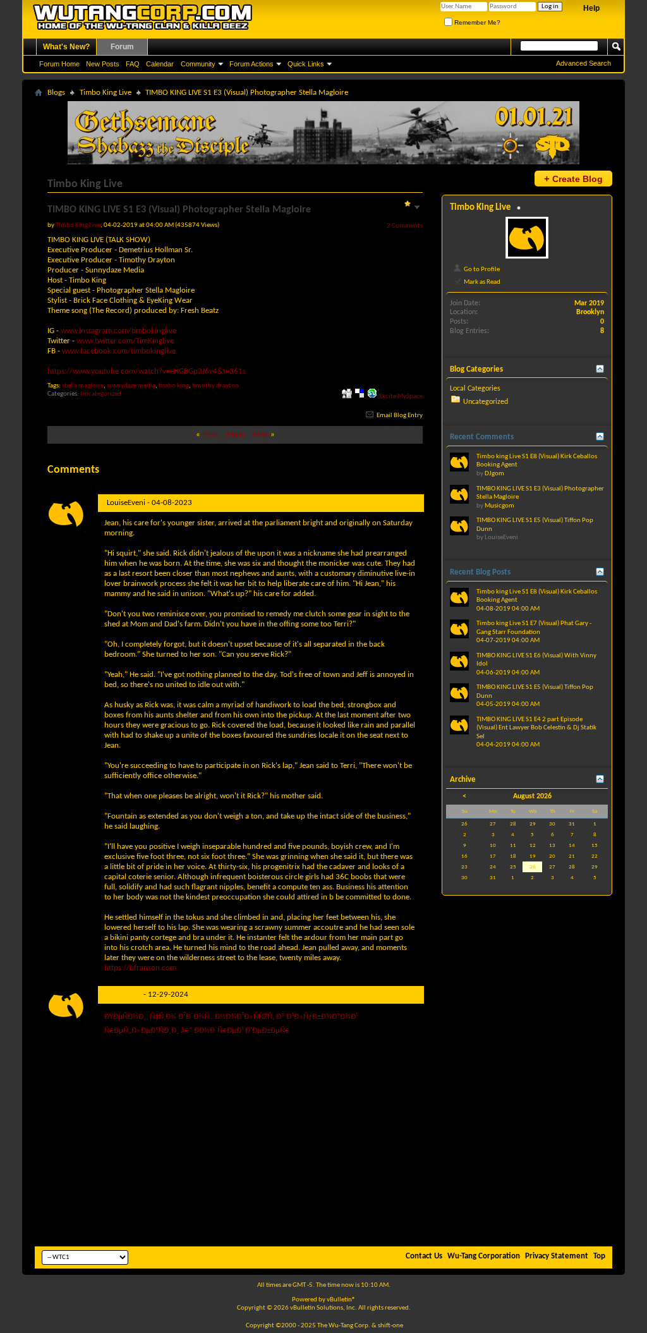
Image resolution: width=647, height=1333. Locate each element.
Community (198, 64)
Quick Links (305, 64)
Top (599, 1256)
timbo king (174, 385)
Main (235, 434)
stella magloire (83, 385)
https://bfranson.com (140, 968)
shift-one (390, 1325)
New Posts (102, 64)
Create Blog (573, 178)
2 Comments (405, 225)
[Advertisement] (323, 1148)
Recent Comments (482, 437)
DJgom (494, 473)
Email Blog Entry (399, 415)
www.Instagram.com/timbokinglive (118, 331)
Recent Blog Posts (480, 572)
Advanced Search (583, 63)
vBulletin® (341, 1299)
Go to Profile (481, 269)
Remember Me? (476, 22)
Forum (122, 46)
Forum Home (59, 64)
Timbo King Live (105, 92)
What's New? (66, 46)
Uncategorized (100, 394)
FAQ (133, 64)
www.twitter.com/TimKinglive (125, 341)
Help (591, 8)
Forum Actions (251, 64)
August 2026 (532, 796)
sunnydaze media (131, 385)
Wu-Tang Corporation (483, 1256)
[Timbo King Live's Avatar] (527, 238)
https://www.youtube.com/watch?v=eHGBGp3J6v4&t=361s (146, 371)
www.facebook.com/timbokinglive (119, 351)
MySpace (410, 396)
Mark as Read (481, 282)
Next (261, 434)
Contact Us (424, 1256)
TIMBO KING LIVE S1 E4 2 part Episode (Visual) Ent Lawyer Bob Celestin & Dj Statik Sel (536, 728)
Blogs (56, 92)
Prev (209, 434)
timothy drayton (215, 385)
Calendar (160, 64)
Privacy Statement (556, 1256)
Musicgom (124, 994)
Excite (387, 396)
